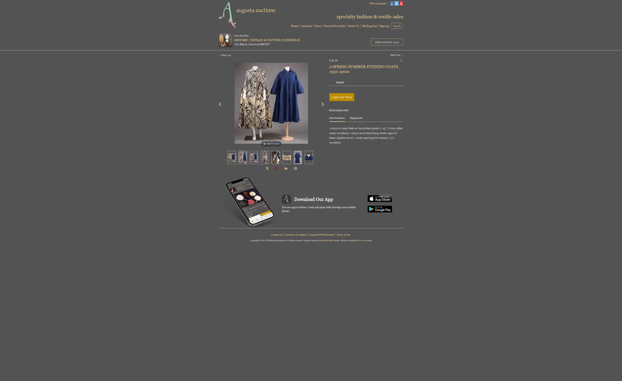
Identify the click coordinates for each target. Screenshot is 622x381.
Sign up (384, 26)
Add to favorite (401, 61)
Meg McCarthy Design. (330, 240)
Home (295, 26)
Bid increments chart (338, 110)
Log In (397, 26)
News (318, 26)
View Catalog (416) (387, 42)
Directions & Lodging (295, 234)
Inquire (340, 82)
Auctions (306, 26)
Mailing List (369, 26)
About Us (353, 26)
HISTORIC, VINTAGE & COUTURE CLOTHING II (267, 40)
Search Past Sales (334, 26)
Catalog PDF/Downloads (321, 234)
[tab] (337, 119)
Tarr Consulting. (365, 240)
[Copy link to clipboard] (248, 169)
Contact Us (276, 234)
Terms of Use (343, 234)
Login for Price (342, 97)
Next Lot (396, 55)
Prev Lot (226, 55)
